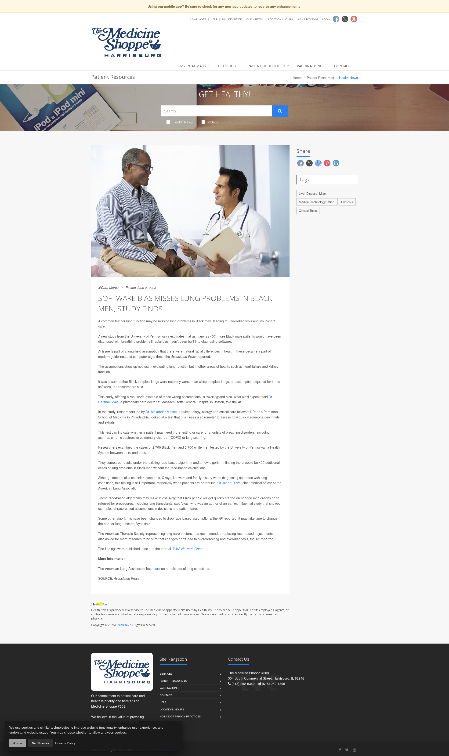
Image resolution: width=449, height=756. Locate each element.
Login (326, 19)
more (156, 568)
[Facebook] (340, 749)
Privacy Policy (65, 743)
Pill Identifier (232, 19)
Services (227, 65)
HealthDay (122, 625)
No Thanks (40, 743)
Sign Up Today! (307, 19)
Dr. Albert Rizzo (229, 482)
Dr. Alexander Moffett (161, 411)
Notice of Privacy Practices (180, 716)
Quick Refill (255, 19)
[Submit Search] (280, 111)
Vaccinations (309, 65)
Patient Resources (266, 65)
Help (214, 19)
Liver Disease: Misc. (313, 193)
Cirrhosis (347, 202)
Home (297, 77)
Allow (17, 743)
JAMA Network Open (187, 548)
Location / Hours (280, 19)
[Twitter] (347, 749)
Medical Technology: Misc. (317, 202)
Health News (183, 122)
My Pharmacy (193, 65)
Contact (342, 65)
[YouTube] (354, 749)
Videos (213, 122)
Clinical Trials (308, 210)
